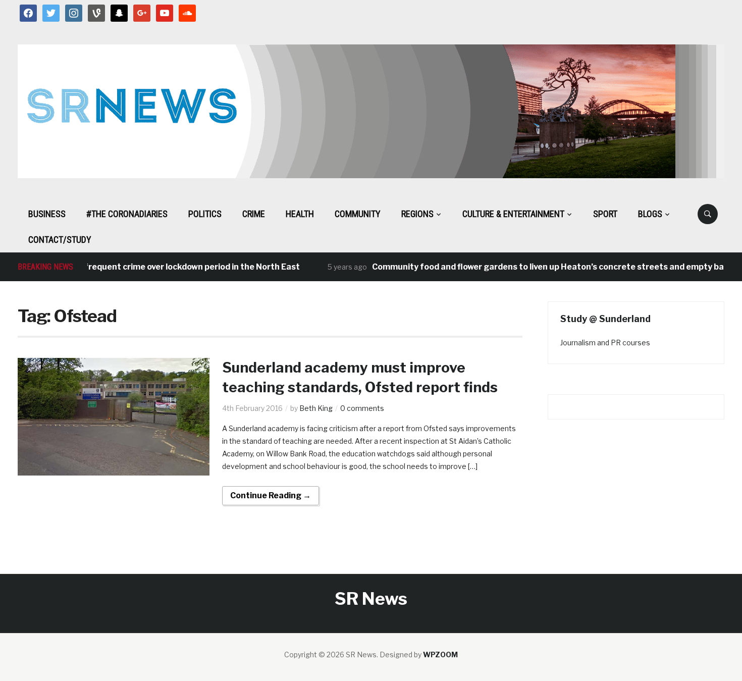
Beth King (316, 408)
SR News (371, 598)
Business (47, 213)
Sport (605, 213)
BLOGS (650, 213)
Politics (205, 213)
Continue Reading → (270, 495)
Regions (417, 213)
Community (358, 213)
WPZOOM (440, 654)
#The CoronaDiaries (127, 213)
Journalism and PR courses (605, 342)
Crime (253, 213)
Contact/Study (59, 239)
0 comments (362, 408)
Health (300, 213)
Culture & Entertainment (513, 213)
